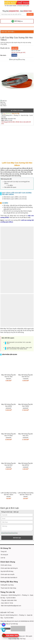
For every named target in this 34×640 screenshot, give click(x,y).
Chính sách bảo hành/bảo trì (9, 577)
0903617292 (27, 11)
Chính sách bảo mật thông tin (9, 568)
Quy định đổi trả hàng (7, 571)
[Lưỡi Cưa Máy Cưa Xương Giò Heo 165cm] (3, 103)
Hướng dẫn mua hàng (7, 585)
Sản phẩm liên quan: (10, 187)
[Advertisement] (17, 144)
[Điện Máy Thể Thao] (16, 4)
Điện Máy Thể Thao (20, 639)
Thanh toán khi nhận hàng (8, 588)
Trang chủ (4, 551)
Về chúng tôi (4, 554)
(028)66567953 (14, 11)
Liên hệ (3, 558)
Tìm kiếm (30, 14)
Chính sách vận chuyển (7, 574)
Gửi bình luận (17, 538)
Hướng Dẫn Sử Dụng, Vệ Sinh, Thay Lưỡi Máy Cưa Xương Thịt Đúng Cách (19, 348)
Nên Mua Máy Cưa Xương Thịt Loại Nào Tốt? (19, 343)
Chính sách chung (6, 565)
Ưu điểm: (10, 185)
